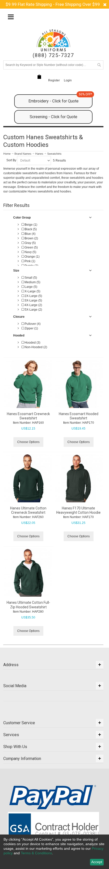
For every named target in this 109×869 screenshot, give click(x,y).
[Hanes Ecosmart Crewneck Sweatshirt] (28, 384)
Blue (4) (29, 234)
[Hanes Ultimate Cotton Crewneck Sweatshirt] (28, 478)
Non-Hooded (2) (35, 347)
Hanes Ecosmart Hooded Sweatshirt (78, 416)
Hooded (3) (32, 342)
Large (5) (30, 287)
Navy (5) (30, 252)
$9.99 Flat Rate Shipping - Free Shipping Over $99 (53, 4)
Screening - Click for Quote (53, 116)
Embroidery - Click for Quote (60, 98)
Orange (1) (32, 256)
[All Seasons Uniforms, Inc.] (53, 40)
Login (68, 80)
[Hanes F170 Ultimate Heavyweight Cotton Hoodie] (79, 478)
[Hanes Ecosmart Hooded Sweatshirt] (79, 384)
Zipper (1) (31, 328)
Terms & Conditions (36, 853)
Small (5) (30, 277)
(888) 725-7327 (53, 55)
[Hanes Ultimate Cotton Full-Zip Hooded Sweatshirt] (28, 572)
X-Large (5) (32, 291)
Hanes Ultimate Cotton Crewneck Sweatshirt (28, 510)
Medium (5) (32, 282)
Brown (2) (31, 238)
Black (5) (30, 229)
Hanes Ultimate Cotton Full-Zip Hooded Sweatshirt (28, 604)
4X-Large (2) (33, 305)
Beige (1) (30, 224)
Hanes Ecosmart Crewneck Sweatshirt (28, 416)
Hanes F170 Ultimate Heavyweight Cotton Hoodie (78, 510)
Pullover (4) (32, 324)
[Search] (98, 64)
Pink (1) (29, 261)
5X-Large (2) (33, 309)
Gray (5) (30, 243)
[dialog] (54, 852)
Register (54, 80)
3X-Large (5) (33, 300)
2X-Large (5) (33, 296)
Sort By (11, 160)
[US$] (39, 76)
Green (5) (31, 247)
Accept (96, 862)
